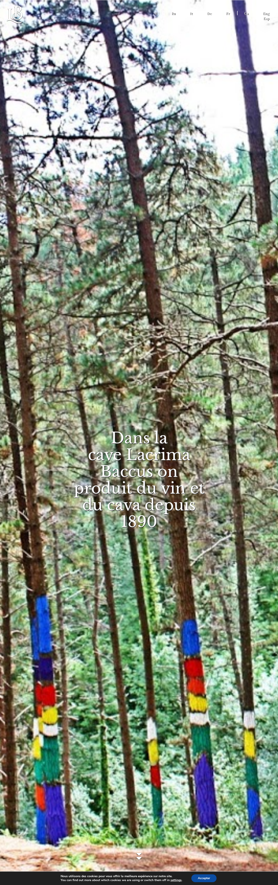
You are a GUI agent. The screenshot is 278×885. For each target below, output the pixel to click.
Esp (266, 18)
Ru (173, 13)
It (191, 13)
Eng (266, 13)
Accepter (204, 878)
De (209, 13)
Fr (228, 13)
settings (176, 880)
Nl (155, 13)
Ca (246, 13)
